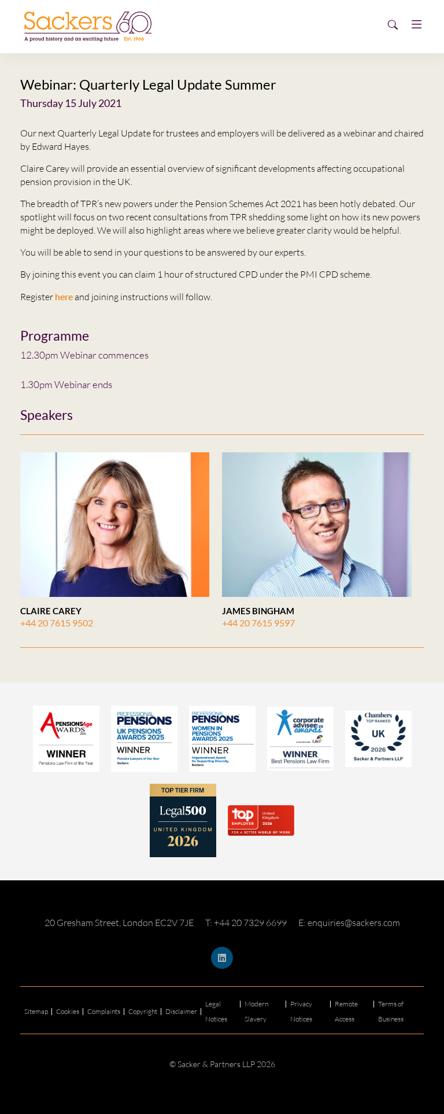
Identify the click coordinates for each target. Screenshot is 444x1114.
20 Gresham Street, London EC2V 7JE (119, 922)
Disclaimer (181, 1011)
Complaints (103, 1011)
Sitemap (36, 1011)
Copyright (142, 1011)
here (64, 296)
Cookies (67, 1011)
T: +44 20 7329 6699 (246, 922)
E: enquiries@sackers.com (349, 922)
